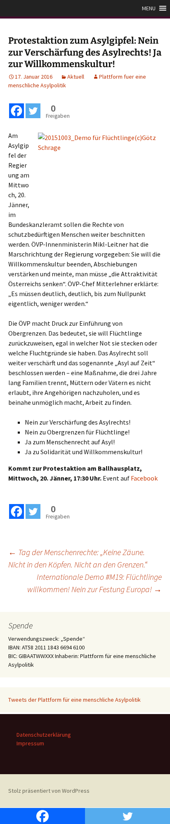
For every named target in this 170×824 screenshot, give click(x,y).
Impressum (30, 743)
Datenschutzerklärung (44, 734)
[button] (149, 8)
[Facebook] (16, 110)
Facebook (144, 478)
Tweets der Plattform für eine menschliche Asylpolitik (74, 699)
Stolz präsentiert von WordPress (49, 790)
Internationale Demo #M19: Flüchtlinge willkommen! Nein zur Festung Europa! (94, 583)
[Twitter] (33, 110)
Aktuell (75, 76)
